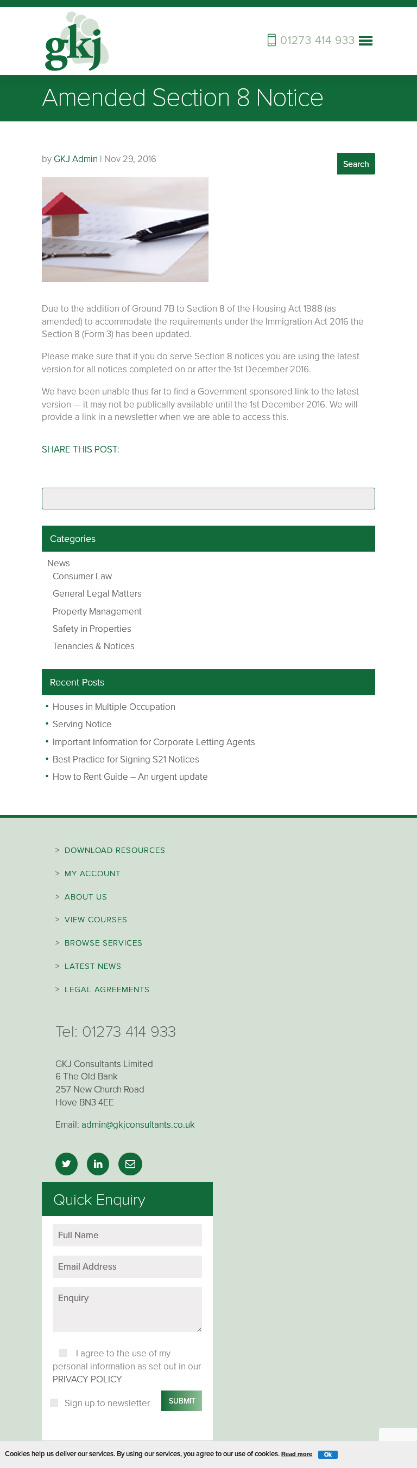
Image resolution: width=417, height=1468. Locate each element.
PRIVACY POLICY (87, 1379)
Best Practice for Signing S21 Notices (126, 759)
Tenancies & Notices (94, 646)
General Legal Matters (97, 593)
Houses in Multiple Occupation (114, 707)
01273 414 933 (129, 1031)
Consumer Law (82, 576)
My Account (93, 873)
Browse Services (104, 943)
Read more (296, 1454)
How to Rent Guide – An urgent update (130, 776)
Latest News (93, 966)
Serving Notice (82, 724)
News (58, 563)
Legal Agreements (107, 989)
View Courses (96, 919)
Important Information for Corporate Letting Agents (154, 742)
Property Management (97, 611)
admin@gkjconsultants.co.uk (138, 1124)
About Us (86, 897)
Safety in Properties (92, 629)
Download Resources (115, 850)
